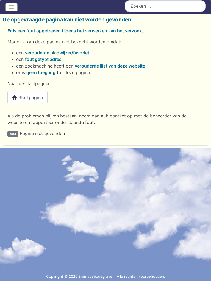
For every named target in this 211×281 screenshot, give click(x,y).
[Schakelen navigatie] (11, 7)
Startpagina (30, 97)
